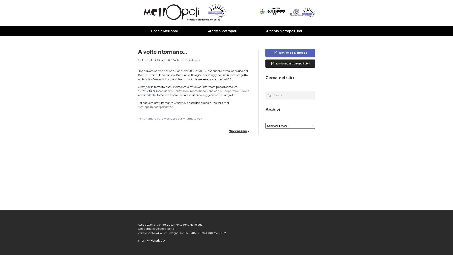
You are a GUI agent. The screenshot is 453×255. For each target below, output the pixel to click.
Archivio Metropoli (222, 31)
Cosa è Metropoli (164, 31)
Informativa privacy (152, 240)
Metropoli (194, 60)
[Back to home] (182, 13)
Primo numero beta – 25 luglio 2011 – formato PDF (170, 118)
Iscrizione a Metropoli (293, 53)
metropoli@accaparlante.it (155, 107)
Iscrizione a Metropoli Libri (292, 63)
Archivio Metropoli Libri (284, 31)
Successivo (238, 131)
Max (152, 60)
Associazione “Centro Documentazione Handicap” (170, 224)
